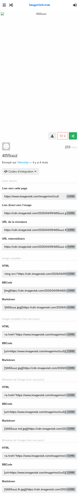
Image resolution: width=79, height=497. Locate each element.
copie (70, 196)
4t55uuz (10, 155)
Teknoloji (22, 162)
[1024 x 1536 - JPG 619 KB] (52, 136)
